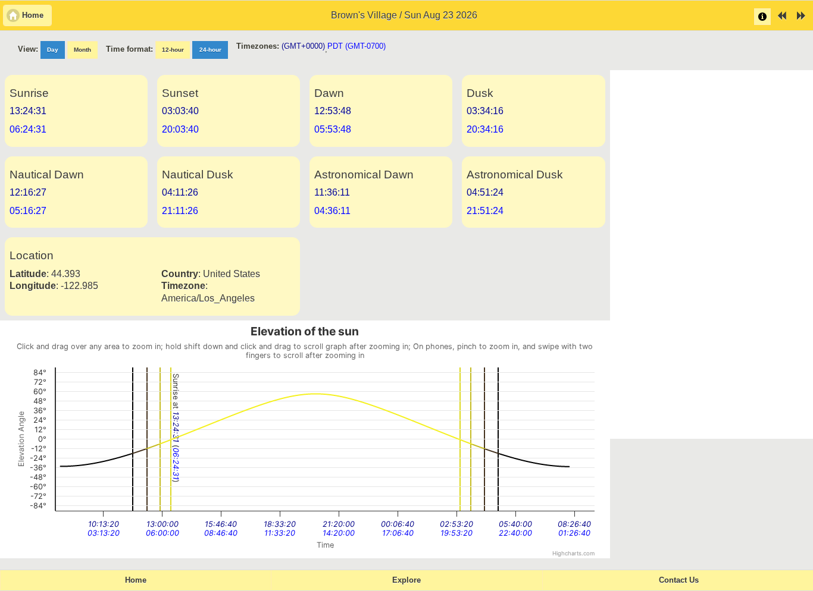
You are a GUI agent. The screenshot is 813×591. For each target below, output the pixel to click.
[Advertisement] (712, 254)
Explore (406, 580)
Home (135, 580)
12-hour (173, 49)
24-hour (210, 49)
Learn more (762, 16)
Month (82, 49)
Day (52, 49)
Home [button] (32, 15)
